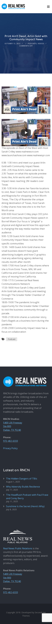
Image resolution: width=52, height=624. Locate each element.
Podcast (11, 339)
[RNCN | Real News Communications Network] (13, 4)
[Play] (26, 132)
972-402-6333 (10, 441)
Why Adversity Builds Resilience (23, 486)
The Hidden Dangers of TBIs (21, 478)
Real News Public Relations (17, 548)
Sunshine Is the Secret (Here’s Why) (25, 506)
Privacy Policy (10, 448)
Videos (41, 44)
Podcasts (32, 44)
